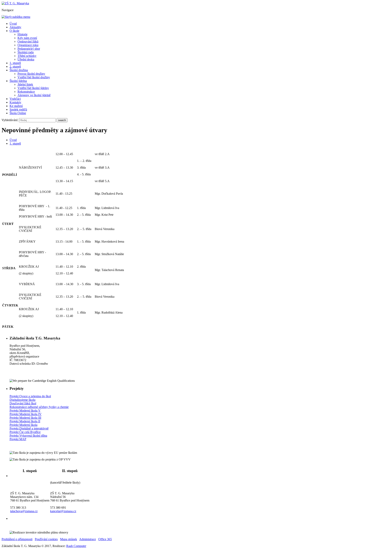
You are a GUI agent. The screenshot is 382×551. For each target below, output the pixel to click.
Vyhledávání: (10, 120)
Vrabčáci (15, 98)
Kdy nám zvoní (27, 38)
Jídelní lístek (25, 84)
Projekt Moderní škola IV (26, 414)
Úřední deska (26, 59)
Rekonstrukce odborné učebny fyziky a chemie (39, 407)
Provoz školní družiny (31, 73)
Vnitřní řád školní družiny (34, 77)
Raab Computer (76, 546)
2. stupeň (15, 66)
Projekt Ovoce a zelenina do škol (30, 396)
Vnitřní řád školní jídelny (33, 88)
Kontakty (15, 102)
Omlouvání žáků (28, 41)
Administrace (87, 539)
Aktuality (15, 27)
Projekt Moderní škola (23, 425)
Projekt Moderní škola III (25, 417)
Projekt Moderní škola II (25, 421)
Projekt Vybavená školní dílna (28, 435)
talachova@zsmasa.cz (24, 511)
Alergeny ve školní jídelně (34, 95)
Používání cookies (46, 539)
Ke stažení (16, 106)
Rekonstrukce (26, 91)
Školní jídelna (18, 81)
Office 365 (105, 539)
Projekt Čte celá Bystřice (25, 432)
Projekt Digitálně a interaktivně (29, 428)
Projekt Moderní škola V (25, 410)
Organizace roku (28, 45)
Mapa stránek (68, 539)
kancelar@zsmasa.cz (63, 511)
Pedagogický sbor (29, 48)
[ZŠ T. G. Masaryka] (15, 3)
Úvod (13, 23)
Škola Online (18, 113)
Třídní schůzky (27, 55)
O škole (14, 30)
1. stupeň (15, 63)
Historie (22, 34)
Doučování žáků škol (23, 403)
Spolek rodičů (18, 109)
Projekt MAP (18, 439)
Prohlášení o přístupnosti (17, 539)
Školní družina (19, 70)
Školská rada (26, 52)
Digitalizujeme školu (22, 399)
